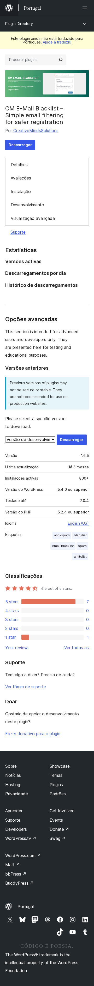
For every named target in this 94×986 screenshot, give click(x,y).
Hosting (12, 784)
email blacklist (63, 546)
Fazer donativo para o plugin (32, 733)
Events (56, 820)
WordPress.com (23, 855)
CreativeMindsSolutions (35, 130)
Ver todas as (76, 647)
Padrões (58, 793)
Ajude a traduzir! (57, 42)
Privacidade (16, 793)
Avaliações (21, 178)
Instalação (21, 191)
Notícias (13, 775)
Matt (12, 864)
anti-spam (62, 535)
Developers (16, 829)
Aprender (13, 810)
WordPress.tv (20, 838)
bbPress (15, 874)
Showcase (60, 766)
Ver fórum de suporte (25, 686)
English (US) (78, 523)
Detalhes (19, 164)
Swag (58, 838)
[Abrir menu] (85, 8)
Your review (16, 647)
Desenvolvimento (27, 204)
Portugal (25, 906)
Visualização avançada (33, 218)
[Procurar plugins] (60, 59)
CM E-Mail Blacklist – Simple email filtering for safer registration (34, 115)
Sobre (11, 766)
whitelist (80, 557)
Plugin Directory (19, 23)
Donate (59, 829)
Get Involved (62, 810)
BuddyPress (19, 883)
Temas (56, 775)
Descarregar (20, 144)
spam (82, 546)
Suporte (18, 232)
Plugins (56, 784)
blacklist (80, 535)
